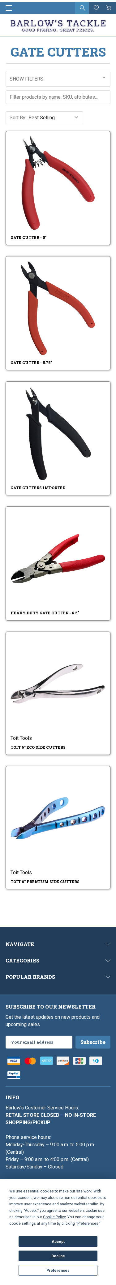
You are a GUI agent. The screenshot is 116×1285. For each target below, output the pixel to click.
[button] (58, 79)
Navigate (20, 944)
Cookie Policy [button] (54, 1217)
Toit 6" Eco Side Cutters (38, 747)
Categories (22, 960)
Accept (58, 1241)
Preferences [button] (87, 1223)
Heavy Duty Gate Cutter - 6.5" (45, 612)
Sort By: (18, 118)
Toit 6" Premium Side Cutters (45, 881)
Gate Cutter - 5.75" (31, 362)
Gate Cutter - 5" (28, 237)
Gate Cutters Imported (38, 487)
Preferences (58, 1270)
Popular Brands (30, 977)
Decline (58, 1256)
